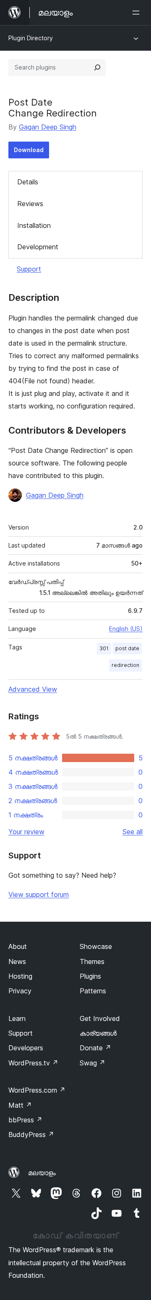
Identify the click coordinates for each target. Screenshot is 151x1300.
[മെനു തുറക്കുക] (137, 12)
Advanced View (32, 689)
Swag (92, 1063)
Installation (34, 225)
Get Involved (100, 1018)
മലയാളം (42, 1172)
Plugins (90, 976)
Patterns (93, 991)
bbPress (25, 1120)
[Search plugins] (97, 67)
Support (29, 269)
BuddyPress (31, 1134)
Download (29, 149)
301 (104, 648)
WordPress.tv (33, 1063)
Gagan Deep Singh (47, 127)
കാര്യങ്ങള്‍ (98, 1033)
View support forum (38, 894)
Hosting (20, 976)
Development (37, 247)
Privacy (19, 991)
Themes (92, 961)
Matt (20, 1105)
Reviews (30, 203)
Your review (26, 831)
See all (132, 831)
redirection (125, 665)
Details (27, 182)
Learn (17, 1018)
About (17, 946)
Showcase (96, 946)
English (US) (126, 628)
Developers (25, 1048)
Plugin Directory (30, 37)
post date (127, 648)
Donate (95, 1048)
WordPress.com (36, 1090)
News (17, 961)
